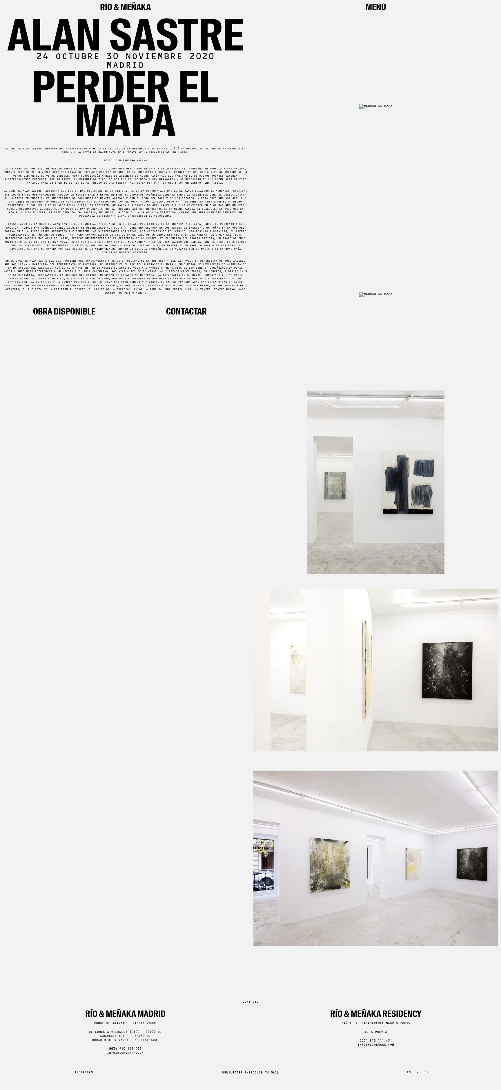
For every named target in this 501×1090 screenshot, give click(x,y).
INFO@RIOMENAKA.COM (125, 1053)
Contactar (186, 311)
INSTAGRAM (84, 1072)
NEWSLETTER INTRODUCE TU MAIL (250, 1072)
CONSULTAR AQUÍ (144, 1040)
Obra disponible (64, 311)
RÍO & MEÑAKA (125, 7)
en (426, 1072)
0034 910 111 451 (125, 1049)
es (409, 1072)
